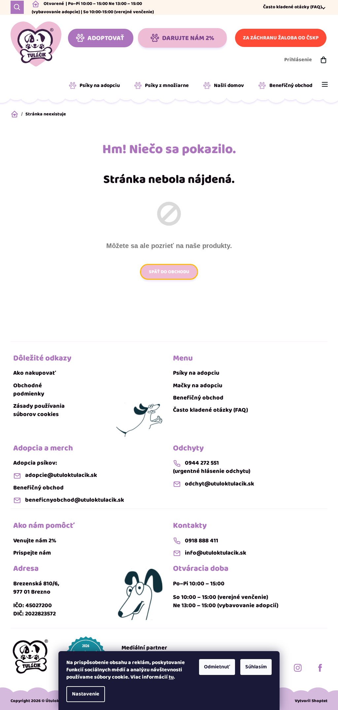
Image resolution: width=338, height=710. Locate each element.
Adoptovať (105, 38)
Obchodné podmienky (28, 390)
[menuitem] (97, 85)
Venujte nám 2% (34, 541)
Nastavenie (85, 694)
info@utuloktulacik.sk (215, 553)
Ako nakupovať (34, 373)
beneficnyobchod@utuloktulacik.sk (74, 500)
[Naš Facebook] (320, 667)
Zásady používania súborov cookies (39, 410)
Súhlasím (256, 667)
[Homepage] (30, 656)
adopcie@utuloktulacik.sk (61, 475)
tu (171, 677)
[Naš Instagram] (297, 667)
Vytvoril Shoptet (311, 700)
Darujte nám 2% (188, 38)
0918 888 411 (201, 541)
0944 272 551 (202, 463)
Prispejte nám (32, 553)
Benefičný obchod (198, 398)
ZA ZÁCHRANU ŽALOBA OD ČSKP (281, 38)
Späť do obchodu (169, 271)
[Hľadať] (17, 7)
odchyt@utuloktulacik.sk (219, 484)
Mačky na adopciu (197, 386)
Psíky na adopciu (196, 373)
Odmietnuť (217, 667)
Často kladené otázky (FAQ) (292, 7)
